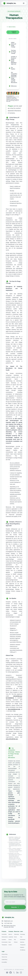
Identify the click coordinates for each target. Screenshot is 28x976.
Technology (22, 934)
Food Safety (4, 934)
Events (15, 936)
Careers (10, 939)
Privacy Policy (5, 954)
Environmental (4, 942)
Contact (10, 944)
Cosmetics (4, 939)
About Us (10, 934)
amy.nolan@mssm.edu (14, 709)
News (9, 942)
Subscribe (14, 907)
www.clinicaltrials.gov (12, 739)
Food (21, 936)
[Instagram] (21, 972)
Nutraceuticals (5, 936)
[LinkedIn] (17, 972)
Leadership (10, 936)
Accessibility (4, 962)
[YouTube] (7, 972)
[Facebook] (10, 972)
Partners (15, 942)
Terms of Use (4, 956)
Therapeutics (4, 944)
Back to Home (12, 26)
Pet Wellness (22, 949)
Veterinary (22, 942)
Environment (22, 939)
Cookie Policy (4, 959)
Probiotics (22, 947)
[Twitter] (14, 972)
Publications (16, 934)
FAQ (15, 939)
